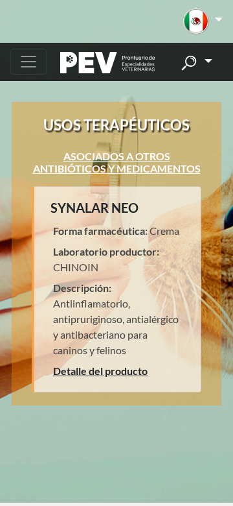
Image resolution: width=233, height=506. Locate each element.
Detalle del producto (100, 371)
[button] (203, 21)
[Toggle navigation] (28, 62)
